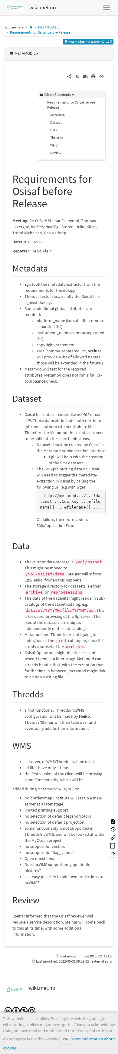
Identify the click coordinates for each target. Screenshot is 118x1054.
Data (53, 130)
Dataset (56, 122)
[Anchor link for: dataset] (45, 397)
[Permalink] (101, 76)
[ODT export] (113, 845)
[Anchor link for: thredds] (48, 693)
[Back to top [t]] (113, 853)
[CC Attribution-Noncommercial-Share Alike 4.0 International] (20, 1010)
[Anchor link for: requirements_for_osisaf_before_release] (52, 202)
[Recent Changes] (77, 76)
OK (65, 1039)
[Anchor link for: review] (44, 899)
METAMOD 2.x (48, 27)
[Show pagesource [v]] (113, 821)
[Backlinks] (113, 837)
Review (55, 152)
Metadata (57, 115)
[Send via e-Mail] (85, 76)
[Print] (93, 76)
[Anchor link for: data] (34, 545)
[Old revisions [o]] (113, 829)
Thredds (56, 137)
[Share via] (69, 76)
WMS (53, 145)
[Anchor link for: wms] (35, 744)
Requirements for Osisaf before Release (40, 32)
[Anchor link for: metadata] (52, 267)
